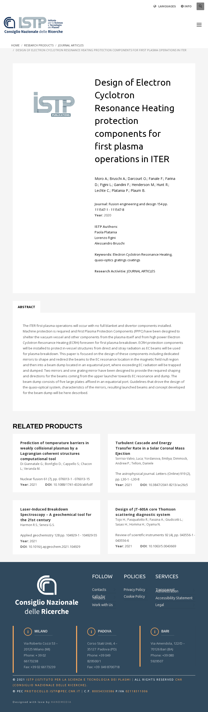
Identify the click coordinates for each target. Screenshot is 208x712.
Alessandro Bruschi (110, 243)
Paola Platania (106, 232)
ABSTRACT (26, 307)
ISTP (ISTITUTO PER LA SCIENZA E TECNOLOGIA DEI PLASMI (78, 679)
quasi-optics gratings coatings (117, 260)
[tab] (26, 307)
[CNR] (47, 594)
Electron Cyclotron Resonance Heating (142, 254)
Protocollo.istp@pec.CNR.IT (52, 691)
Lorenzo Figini (105, 237)
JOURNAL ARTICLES (141, 271)
